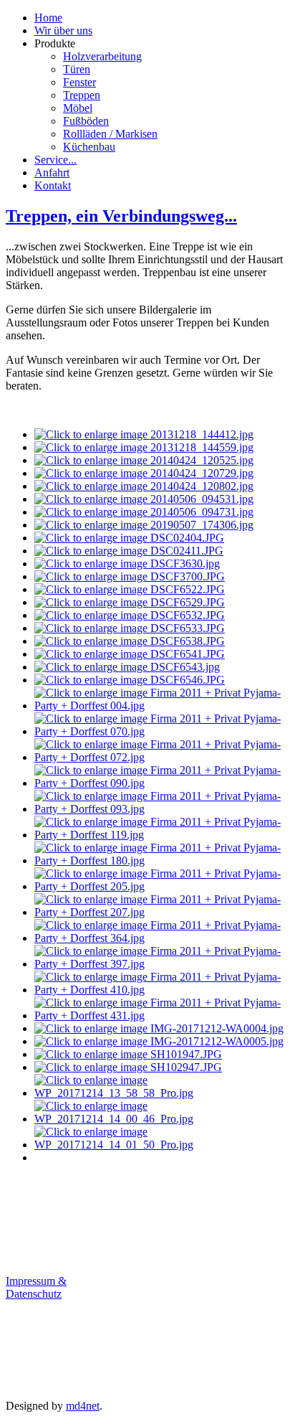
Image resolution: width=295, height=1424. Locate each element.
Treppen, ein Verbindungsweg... (121, 216)
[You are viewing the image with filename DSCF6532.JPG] (129, 615)
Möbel (77, 108)
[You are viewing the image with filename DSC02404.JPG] (129, 538)
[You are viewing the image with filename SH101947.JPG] (128, 1054)
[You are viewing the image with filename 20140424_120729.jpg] (143, 473)
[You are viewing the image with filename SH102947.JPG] (128, 1067)
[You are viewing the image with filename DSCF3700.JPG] (129, 576)
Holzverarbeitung (102, 56)
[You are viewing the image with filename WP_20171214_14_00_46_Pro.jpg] (161, 1119)
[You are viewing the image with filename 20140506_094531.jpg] (143, 499)
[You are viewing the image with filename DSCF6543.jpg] (127, 667)
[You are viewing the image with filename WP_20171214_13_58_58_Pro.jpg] (161, 1093)
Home (48, 17)
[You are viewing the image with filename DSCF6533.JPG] (129, 628)
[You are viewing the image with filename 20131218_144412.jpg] (143, 434)
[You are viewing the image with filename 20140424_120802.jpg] (143, 486)
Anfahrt (51, 172)
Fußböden (86, 121)
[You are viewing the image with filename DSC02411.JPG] (128, 550)
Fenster (79, 82)
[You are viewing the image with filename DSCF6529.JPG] (129, 602)
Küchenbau (89, 147)
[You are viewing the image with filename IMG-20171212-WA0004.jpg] (159, 1028)
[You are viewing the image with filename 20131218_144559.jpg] (143, 447)
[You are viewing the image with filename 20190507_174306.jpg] (143, 525)
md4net (83, 1406)
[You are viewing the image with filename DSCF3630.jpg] (127, 563)
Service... (55, 160)
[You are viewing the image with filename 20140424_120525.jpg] (143, 460)
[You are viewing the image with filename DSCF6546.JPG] (129, 680)
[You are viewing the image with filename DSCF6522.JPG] (129, 589)
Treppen (81, 95)
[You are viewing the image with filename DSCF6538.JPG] (129, 641)
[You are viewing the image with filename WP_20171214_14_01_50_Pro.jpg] (161, 1144)
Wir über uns (63, 30)
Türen (76, 69)
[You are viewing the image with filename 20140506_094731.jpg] (143, 512)
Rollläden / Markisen (110, 134)
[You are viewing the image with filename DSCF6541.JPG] (129, 654)
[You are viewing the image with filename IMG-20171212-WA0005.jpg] (159, 1041)
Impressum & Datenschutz (36, 1287)
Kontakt (52, 185)
